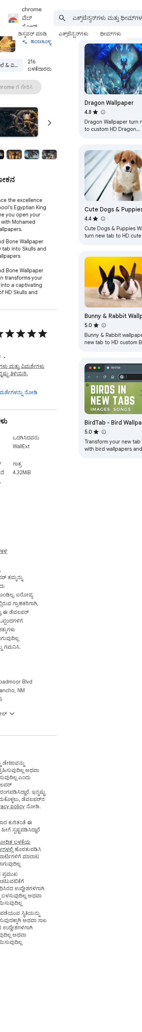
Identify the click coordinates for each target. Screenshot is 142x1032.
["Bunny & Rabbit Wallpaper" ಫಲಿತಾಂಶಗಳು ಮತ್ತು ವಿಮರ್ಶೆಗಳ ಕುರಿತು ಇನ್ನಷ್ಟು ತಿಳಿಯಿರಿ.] (103, 325)
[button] (14, 154)
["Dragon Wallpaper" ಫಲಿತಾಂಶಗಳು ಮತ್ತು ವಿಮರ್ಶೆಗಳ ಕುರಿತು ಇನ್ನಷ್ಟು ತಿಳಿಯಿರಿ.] (102, 112)
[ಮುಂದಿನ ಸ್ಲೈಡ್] (49, 123)
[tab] (32, 33)
